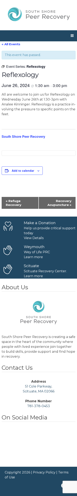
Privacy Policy (44, 472)
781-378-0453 (38, 406)
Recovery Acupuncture (59, 203)
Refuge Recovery (13, 203)
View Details (34, 238)
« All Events (11, 44)
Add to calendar (23, 170)
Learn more (33, 257)
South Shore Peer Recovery (23, 136)
